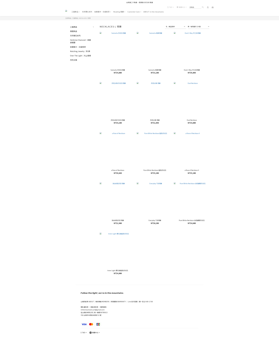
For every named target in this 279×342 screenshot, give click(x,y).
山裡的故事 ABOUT (87, 301)
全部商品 (68, 18)
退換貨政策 (94, 307)
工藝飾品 (74, 12)
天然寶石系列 (87, 12)
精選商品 (73, 31)
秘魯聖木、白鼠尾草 (102, 12)
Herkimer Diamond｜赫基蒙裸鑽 (80, 41)
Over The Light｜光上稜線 (80, 55)
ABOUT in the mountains (153, 12)
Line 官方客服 (132, 301)
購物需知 (103, 307)
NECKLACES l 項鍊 (85, 18)
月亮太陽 (73, 60)
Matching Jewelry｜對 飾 (80, 51)
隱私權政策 (84, 307)
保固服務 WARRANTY (118, 301)
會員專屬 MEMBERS (102, 301)
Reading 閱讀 (118, 12)
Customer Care (134, 12)
